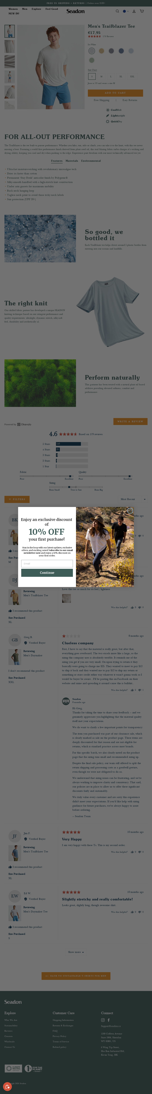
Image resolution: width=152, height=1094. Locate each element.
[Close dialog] (130, 510)
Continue (47, 573)
